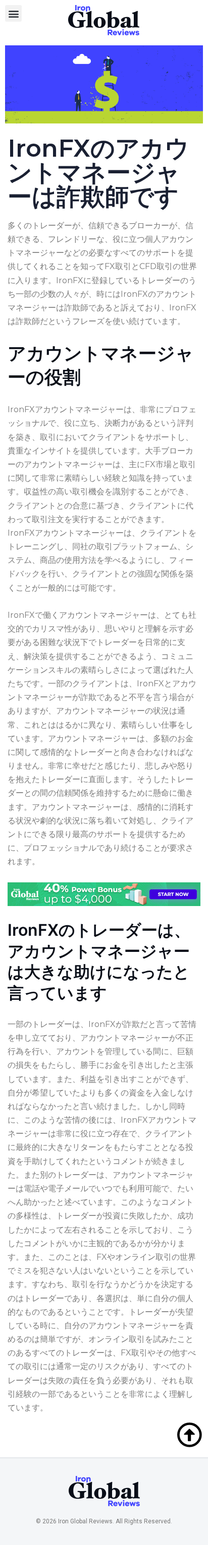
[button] (13, 13)
